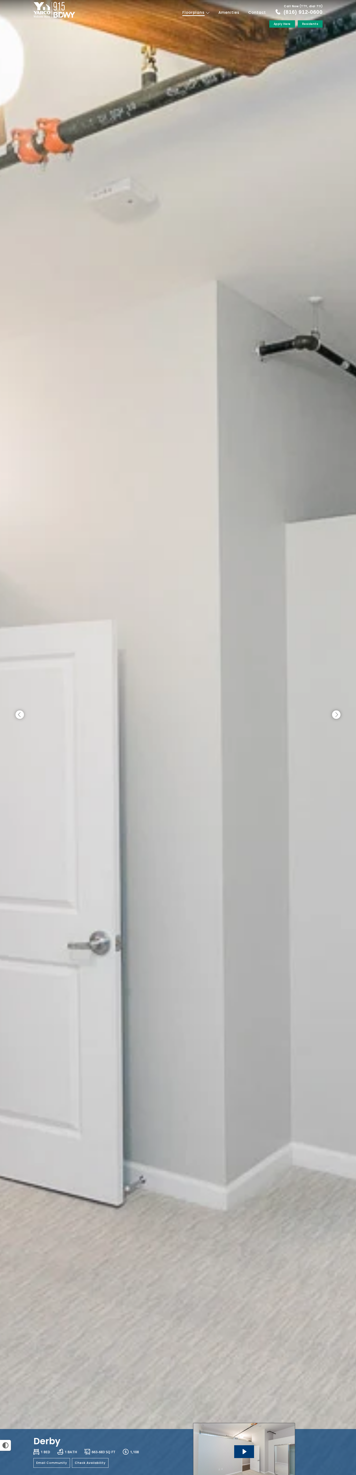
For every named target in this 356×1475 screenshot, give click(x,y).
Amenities (229, 12)
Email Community (51, 1463)
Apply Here (282, 24)
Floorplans (194, 12)
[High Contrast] (5, 1445)
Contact (257, 12)
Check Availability (90, 1463)
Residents (310, 24)
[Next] (336, 714)
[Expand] (338, 1420)
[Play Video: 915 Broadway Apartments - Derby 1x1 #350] (244, 1451)
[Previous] (19, 714)
